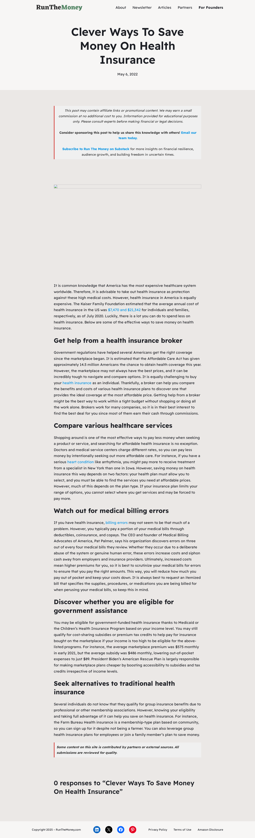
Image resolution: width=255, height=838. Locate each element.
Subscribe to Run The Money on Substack (95, 149)
